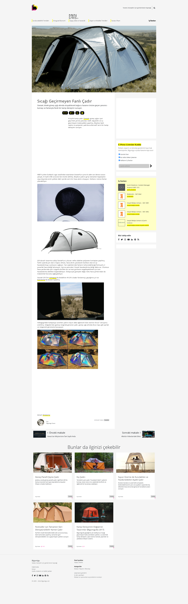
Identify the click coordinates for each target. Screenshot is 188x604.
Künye (34, 569)
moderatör (130, 196)
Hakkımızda (35, 567)
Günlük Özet (124, 154)
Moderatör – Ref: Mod (134, 194)
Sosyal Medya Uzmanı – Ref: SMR (138, 203)
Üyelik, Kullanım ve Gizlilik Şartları (42, 571)
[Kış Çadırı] (94, 462)
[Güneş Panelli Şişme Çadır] (52, 462)
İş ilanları (122, 181)
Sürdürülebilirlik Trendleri (41, 21)
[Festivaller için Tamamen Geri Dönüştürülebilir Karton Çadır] (52, 512)
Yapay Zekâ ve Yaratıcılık (77, 21)
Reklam (76, 569)
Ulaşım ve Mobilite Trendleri (98, 21)
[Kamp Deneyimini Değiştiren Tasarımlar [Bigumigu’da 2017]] (94, 512)
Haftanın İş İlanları (126, 160)
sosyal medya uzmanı (133, 205)
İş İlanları (152, 21)
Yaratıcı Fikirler (78, 562)
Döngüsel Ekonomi (59, 21)
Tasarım (82, 569)
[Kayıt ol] (151, 166)
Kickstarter (41, 280)
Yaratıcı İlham (115, 21)
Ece (47, 421)
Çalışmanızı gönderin (80, 573)
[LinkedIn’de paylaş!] (77, 112)
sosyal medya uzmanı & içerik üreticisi (138, 225)
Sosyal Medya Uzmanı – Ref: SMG (138, 212)
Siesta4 (86, 118)
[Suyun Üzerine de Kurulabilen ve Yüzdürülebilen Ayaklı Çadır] (135, 462)
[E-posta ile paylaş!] (82, 112)
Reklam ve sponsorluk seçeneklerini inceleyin (88, 577)
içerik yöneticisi (131, 190)
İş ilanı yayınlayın (79, 575)
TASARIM (106, 420)
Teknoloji (87, 569)
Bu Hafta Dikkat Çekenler (128, 157)
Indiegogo (52, 278)
